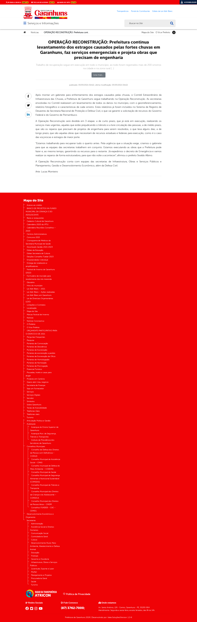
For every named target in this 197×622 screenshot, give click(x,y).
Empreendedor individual (37, 260)
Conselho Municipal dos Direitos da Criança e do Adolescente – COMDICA (44, 494)
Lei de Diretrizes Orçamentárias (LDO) (39, 300)
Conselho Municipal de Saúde (43, 472)
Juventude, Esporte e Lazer (42, 569)
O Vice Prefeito (163, 32)
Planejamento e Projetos (41, 575)
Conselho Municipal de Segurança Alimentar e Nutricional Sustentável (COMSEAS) (45, 478)
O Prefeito (31, 324)
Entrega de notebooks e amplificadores (36, 264)
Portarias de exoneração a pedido (41, 353)
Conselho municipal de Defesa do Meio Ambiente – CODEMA (45, 467)
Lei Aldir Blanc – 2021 (36, 289)
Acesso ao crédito (34, 205)
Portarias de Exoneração (37, 350)
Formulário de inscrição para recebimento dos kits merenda (39, 277)
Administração (37, 524)
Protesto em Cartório (36, 379)
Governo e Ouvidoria (40, 559)
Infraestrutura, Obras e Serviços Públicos (43, 564)
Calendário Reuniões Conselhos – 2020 (41, 229)
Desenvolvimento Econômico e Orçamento (40, 515)
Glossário (31, 282)
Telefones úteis (33, 414)
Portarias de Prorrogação (37, 366)
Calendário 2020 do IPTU (37, 224)
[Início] (25, 32)
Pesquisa (30, 340)
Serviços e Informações (43, 23)
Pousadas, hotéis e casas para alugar (38, 374)
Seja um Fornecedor (35, 389)
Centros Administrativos (37, 234)
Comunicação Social (39, 533)
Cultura (34, 540)
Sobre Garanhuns (34, 405)
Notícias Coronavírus (35, 321)
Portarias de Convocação (37, 344)
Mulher (34, 572)
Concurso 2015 (33, 237)
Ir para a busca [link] (18, 2)
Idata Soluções (114, 617)
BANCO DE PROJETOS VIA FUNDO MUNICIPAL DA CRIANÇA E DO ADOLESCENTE (41, 211)
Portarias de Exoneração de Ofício (41, 356)
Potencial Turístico (34, 369)
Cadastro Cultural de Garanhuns (40, 221)
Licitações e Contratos (36, 305)
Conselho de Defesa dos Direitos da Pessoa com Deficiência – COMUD (44, 453)
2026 (87, 617)
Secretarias (31, 520)
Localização (32, 308)
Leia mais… (98, 75)
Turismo (30, 417)
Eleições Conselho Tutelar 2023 (40, 257)
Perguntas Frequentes (36, 337)
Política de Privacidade (77, 594)
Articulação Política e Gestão (39, 421)
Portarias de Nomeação (37, 363)
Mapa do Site (148, 32)
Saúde (33, 582)
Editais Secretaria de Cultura (38, 253)
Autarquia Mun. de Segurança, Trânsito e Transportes (43, 435)
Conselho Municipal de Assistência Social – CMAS (45, 461)
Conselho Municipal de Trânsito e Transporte (44, 486)
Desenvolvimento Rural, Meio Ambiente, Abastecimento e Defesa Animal (45, 546)
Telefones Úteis (33, 411)
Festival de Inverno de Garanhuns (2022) (40, 271)
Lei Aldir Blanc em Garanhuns (39, 295)
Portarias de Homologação (38, 360)
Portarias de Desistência (37, 347)
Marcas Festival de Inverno (38, 315)
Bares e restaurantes (35, 218)
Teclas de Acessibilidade (37, 408)
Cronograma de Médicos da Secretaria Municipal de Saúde (38, 242)
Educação (35, 553)
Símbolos (31, 401)
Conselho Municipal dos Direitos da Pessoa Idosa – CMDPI (44, 502)
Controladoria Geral (39, 537)
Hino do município (34, 286)
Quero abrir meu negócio (38, 382)
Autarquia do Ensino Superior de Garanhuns (44, 428)
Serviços (30, 392)
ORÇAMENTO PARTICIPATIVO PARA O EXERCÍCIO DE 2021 (41, 332)
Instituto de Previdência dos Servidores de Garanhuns (42, 441)
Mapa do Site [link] (67, 2)
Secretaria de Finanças (36, 385)
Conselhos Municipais (36, 446)
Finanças (34, 556)
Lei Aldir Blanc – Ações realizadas (41, 292)
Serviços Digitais (33, 395)
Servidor (30, 398)
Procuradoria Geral (39, 578)
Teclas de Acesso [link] (43, 2)
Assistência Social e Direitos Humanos (42, 528)
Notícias (35, 32)
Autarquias (31, 424)
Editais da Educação (35, 250)
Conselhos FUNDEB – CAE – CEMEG (42, 509)
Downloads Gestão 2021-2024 (40, 247)
